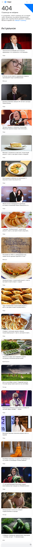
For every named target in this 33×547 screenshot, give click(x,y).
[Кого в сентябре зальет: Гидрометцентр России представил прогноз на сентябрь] (16, 377)
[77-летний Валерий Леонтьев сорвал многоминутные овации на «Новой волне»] (16, 479)
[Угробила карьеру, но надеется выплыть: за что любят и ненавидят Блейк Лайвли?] (16, 453)
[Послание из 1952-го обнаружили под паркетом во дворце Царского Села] (16, 249)
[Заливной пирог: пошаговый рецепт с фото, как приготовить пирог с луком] (16, 275)
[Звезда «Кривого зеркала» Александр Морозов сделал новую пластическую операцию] (16, 122)
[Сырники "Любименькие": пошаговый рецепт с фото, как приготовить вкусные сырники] (16, 224)
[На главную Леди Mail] (8, 2)
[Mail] (5, 2)
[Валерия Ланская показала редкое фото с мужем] (16, 428)
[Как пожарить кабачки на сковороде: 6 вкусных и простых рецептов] (16, 173)
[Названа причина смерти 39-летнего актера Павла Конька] (16, 96)
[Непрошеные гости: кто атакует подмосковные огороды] (16, 504)
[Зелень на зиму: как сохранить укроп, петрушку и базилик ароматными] (16, 351)
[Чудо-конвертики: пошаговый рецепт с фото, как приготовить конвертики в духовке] (16, 300)
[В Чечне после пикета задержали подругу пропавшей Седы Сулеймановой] (16, 71)
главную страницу (20, 20)
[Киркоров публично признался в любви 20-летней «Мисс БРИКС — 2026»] (16, 402)
